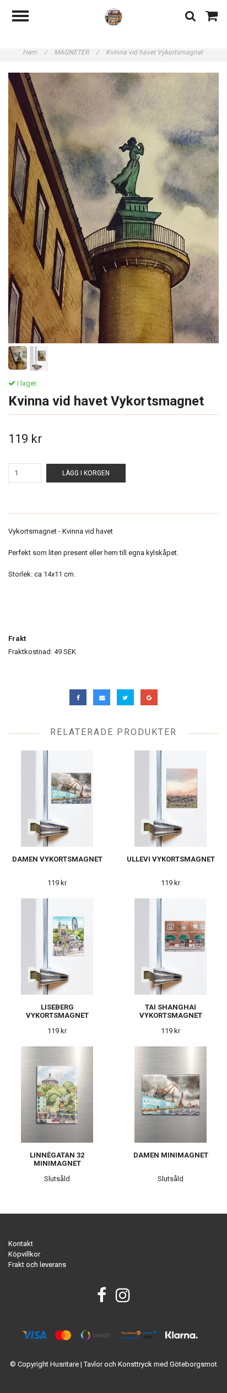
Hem (35, 52)
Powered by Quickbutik (113, 1373)
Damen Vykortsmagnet (57, 859)
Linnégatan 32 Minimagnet (57, 1159)
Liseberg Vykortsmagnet (57, 1011)
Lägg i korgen (86, 473)
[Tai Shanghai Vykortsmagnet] (170, 946)
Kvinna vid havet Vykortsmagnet (155, 52)
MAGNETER (76, 52)
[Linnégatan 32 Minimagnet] (57, 1094)
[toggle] (26, 17)
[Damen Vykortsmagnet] (57, 798)
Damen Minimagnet (170, 1155)
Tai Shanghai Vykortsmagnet (170, 1011)
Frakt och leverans (37, 1264)
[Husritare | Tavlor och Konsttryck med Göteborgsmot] (114, 16)
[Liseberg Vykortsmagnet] (57, 946)
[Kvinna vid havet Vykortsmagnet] (113, 208)
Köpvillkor (24, 1254)
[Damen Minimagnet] (170, 1094)
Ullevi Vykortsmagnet (171, 859)
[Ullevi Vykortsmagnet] (170, 798)
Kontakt (20, 1244)
